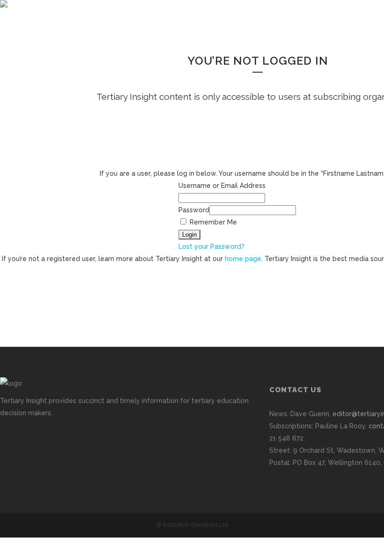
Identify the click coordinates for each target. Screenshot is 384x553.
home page (243, 258)
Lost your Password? (211, 246)
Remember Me (212, 222)
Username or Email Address (222, 185)
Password (193, 210)
